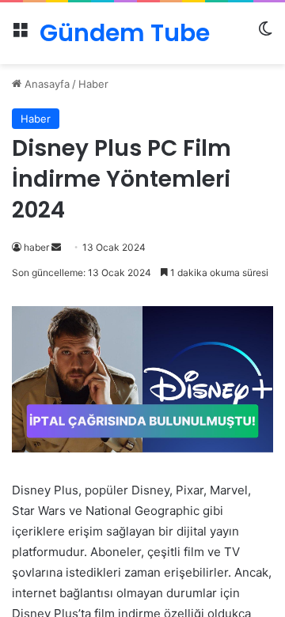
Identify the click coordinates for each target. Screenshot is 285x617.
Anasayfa (45, 84)
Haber (93, 84)
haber (36, 247)
